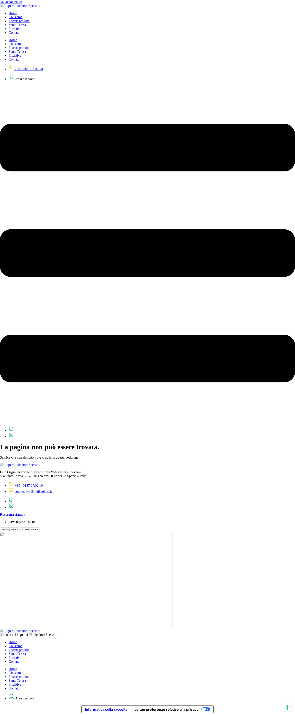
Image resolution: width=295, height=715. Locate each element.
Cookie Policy (30, 529)
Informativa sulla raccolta (106, 709)
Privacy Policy (10, 529)
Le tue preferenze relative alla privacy (166, 709)
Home (13, 13)
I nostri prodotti (19, 21)
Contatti (14, 32)
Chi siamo (15, 17)
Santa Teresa (17, 25)
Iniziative (15, 28)
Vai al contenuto (11, 2)
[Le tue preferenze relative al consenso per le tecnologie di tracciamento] (287, 707)
